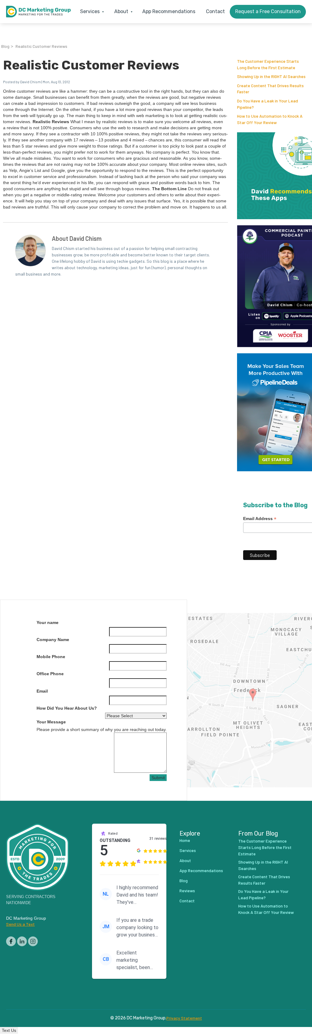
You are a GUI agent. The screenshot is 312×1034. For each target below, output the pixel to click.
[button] (91, 11)
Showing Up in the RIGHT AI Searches (271, 76)
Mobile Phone (51, 656)
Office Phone (50, 673)
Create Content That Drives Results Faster (264, 880)
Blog (5, 46)
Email (42, 691)
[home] (38, 11)
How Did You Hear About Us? (67, 708)
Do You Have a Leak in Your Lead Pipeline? (263, 894)
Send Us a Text (20, 924)
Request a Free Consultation (268, 11)
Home (184, 840)
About (185, 860)
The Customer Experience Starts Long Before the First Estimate (265, 847)
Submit (158, 777)
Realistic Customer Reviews (41, 46)
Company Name (53, 639)
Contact (215, 11)
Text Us (9, 1030)
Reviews (187, 890)
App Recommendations (168, 11)
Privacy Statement (184, 1018)
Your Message (51, 721)
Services (187, 850)
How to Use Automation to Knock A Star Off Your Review (266, 909)
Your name (47, 622)
